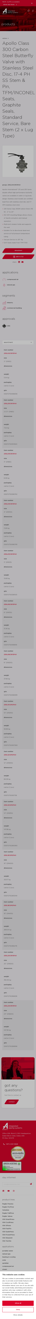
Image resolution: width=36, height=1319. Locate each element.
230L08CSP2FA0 (10, 654)
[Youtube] (8, 1191)
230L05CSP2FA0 (10, 554)
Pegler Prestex (7, 1204)
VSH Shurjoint (7, 1238)
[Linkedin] (3, 1191)
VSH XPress (6, 1225)
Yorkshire (5, 1210)
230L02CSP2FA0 (10, 353)
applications (8, 1247)
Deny (18, 1309)
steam (4, 1269)
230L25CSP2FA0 (10, 403)
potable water (7, 1251)
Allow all (18, 1303)
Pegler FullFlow (8, 1213)
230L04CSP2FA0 (10, 504)
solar (4, 1260)
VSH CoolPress (7, 1222)
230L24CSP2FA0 (10, 1006)
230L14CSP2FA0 (10, 805)
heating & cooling (8, 1257)
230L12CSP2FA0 (10, 755)
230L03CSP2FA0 (10, 454)
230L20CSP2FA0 (10, 955)
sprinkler (5, 1263)
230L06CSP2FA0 (10, 604)
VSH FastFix (6, 1228)
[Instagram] (14, 1191)
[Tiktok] (19, 1191)
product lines (8, 1200)
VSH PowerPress (8, 1235)
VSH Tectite (6, 1241)
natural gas (6, 1254)
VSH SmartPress (8, 1219)
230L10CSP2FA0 (10, 704)
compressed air (8, 1266)
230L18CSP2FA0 (10, 905)
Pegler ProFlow (8, 1207)
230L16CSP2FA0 (10, 855)
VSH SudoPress (8, 1231)
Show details (18, 1315)
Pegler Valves (7, 1216)
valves (4, 38)
